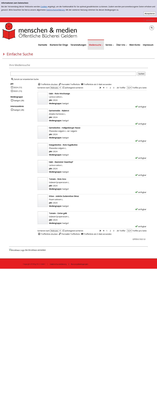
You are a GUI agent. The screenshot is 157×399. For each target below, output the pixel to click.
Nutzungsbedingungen (79, 264)
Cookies (44, 6)
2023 (15, 91)
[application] (96, 45)
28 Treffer (121, 87)
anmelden (150, 20)
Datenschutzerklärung (55, 10)
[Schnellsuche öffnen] (152, 28)
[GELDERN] (39, 31)
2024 (15, 87)
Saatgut (16, 100)
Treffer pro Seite (139, 87)
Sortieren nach (43, 87)
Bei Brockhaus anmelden (35, 250)
